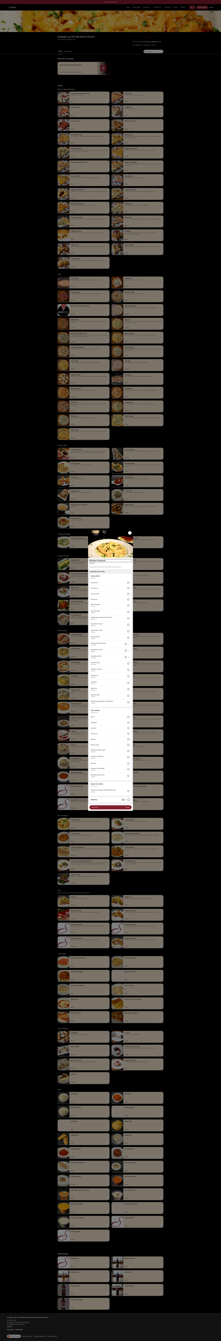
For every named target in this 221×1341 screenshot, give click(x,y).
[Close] (130, 533)
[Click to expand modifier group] (129, 644)
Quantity (94, 800)
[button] (110, 544)
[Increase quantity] (128, 799)
